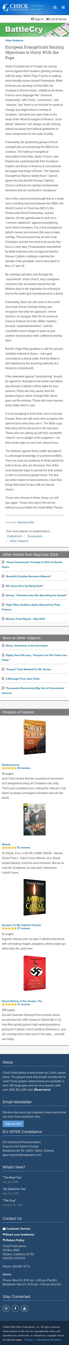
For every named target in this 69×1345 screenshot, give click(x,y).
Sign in (39, 19)
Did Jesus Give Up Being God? (24, 585)
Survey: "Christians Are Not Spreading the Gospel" (36, 595)
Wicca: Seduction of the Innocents (27, 645)
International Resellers (48, 1339)
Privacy (29, 1339)
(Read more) (42, 1089)
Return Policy (14, 1240)
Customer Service (17, 1228)
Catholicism (14, 536)
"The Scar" (9, 1200)
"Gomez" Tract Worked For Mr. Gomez (28, 669)
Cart (52, 19)
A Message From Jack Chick (23, 678)
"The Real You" (12, 1177)
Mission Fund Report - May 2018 (25, 618)
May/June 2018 (26, 522)
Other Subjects (14, 40)
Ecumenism (34, 536)
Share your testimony (19, 1234)
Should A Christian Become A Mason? (28, 576)
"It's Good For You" (14, 1189)
